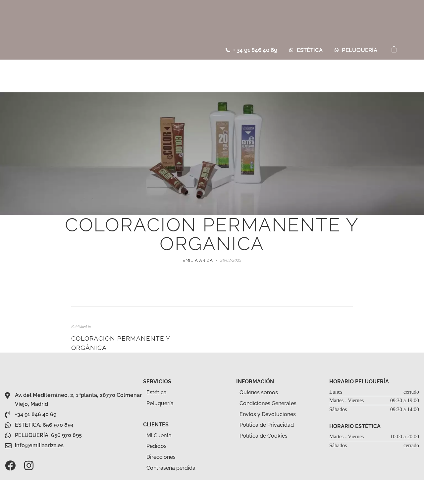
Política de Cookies (263, 436)
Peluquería (160, 403)
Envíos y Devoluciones (267, 414)
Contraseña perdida (170, 468)
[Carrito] (394, 49)
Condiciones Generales (267, 403)
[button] (415, 50)
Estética (156, 392)
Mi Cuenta (159, 435)
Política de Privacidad (266, 425)
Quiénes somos (258, 392)
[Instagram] (29, 465)
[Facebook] (10, 465)
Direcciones (161, 457)
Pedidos (156, 446)
